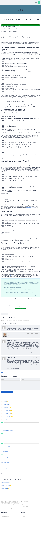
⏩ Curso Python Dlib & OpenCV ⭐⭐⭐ (7, 416)
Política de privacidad (36, 538)
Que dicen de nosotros (25, 501)
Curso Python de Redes (5, 419)
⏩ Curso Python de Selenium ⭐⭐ (6, 407)
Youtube (23, 516)
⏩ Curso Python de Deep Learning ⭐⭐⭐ (7, 413)
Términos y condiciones (25, 507)
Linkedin (23, 514)
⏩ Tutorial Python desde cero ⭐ (5, 482)
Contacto (23, 503)
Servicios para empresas (5, 516)
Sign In (9, 557)
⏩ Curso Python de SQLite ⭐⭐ (5, 404)
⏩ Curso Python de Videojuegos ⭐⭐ (6, 410)
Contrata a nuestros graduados (6, 514)
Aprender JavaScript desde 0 (6, 485)
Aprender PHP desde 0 (5, 488)
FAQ (22, 504)
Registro (6, 557)
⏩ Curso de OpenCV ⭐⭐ (4, 401)
